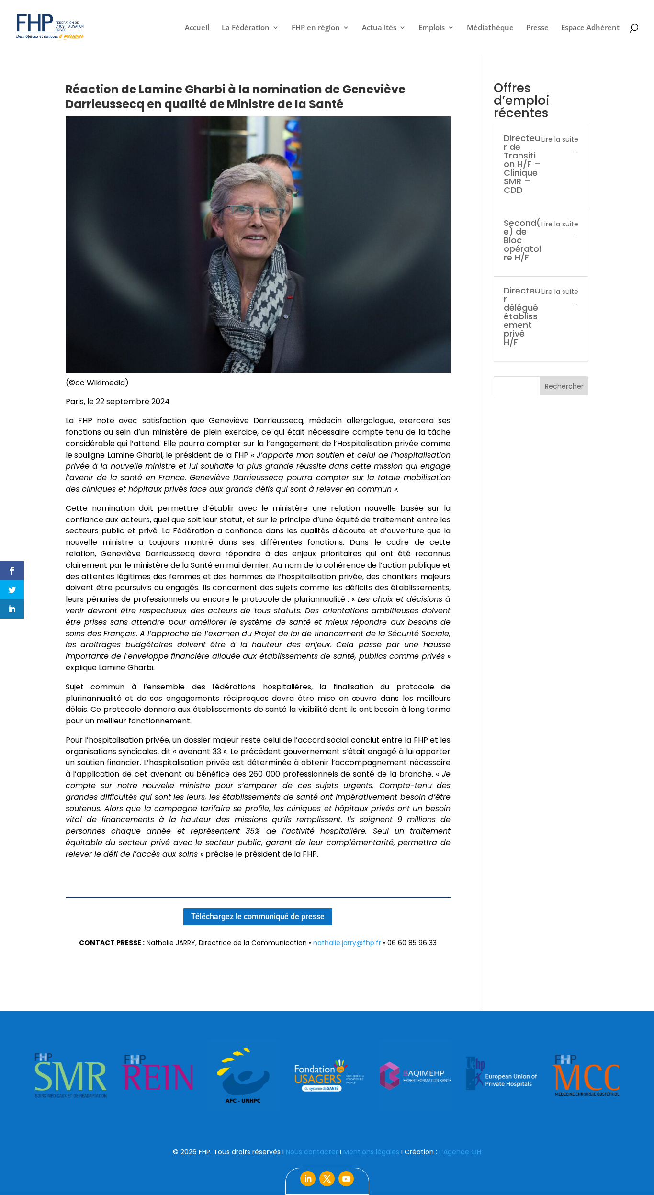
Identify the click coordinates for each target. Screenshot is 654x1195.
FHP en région (316, 28)
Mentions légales (371, 1152)
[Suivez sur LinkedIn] (308, 1178)
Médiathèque (490, 28)
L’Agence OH (460, 1152)
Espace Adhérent (590, 28)
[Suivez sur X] (327, 1178)
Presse (537, 28)
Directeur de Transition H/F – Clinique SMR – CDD (522, 164)
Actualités (379, 28)
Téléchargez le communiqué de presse (258, 916)
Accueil (197, 28)
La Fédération (246, 28)
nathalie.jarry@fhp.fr (347, 942)
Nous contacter (312, 1152)
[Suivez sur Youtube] (346, 1178)
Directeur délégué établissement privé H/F (522, 316)
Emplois (431, 28)
